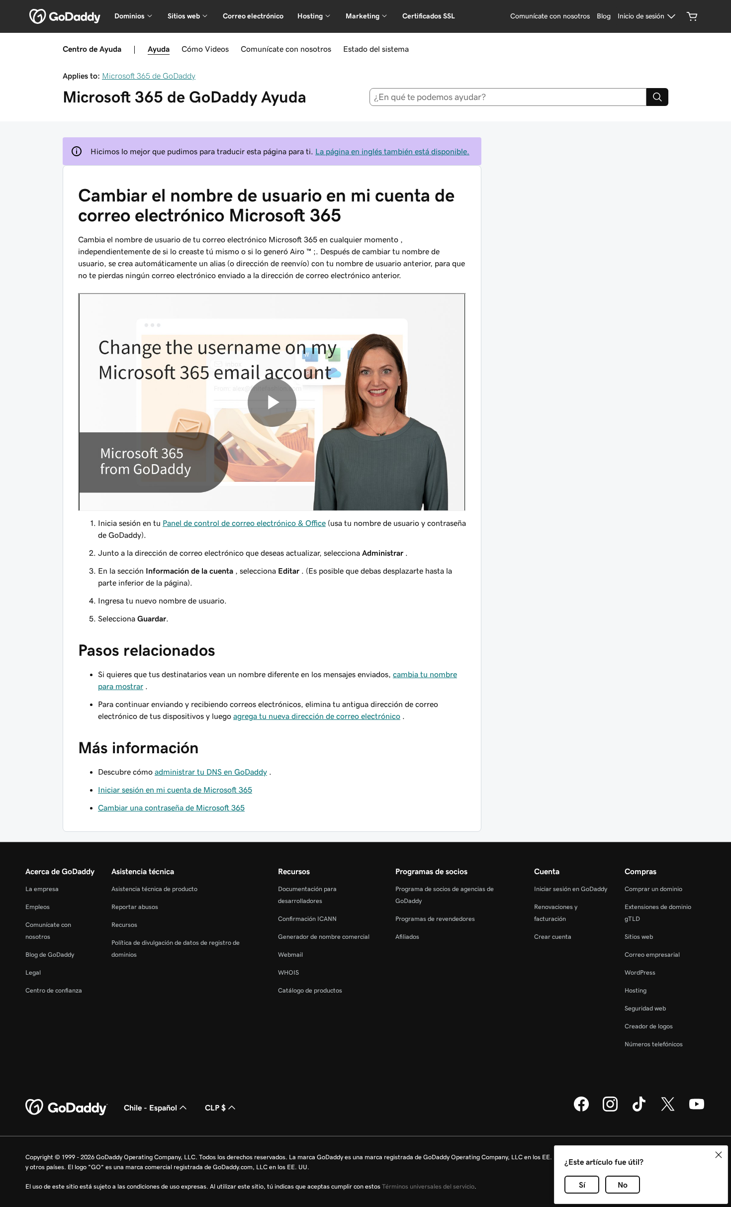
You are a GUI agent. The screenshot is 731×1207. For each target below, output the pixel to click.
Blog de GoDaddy (49, 954)
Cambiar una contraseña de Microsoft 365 (171, 807)
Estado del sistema (376, 49)
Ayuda (159, 49)
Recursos (124, 924)
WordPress (640, 972)
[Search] (657, 97)
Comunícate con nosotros (286, 49)
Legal (33, 972)
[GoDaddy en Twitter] (668, 1110)
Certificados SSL (428, 15)
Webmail (290, 954)
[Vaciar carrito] (692, 16)
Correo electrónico (253, 15)
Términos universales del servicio (428, 1186)
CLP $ (215, 1107)
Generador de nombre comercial (323, 936)
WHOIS (288, 972)
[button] (719, 1155)
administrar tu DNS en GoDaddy (211, 772)
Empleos (37, 907)
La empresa (42, 889)
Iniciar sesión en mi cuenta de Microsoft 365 (175, 790)
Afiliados (407, 936)
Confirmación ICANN (307, 918)
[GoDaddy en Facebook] (581, 1110)
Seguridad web (645, 1008)
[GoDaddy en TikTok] (639, 1110)
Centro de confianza (53, 990)
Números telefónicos (654, 1044)
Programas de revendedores (435, 918)
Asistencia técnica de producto (154, 889)
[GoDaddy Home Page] (66, 1107)
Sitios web (639, 936)
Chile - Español (150, 1107)
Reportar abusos (134, 907)
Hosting (635, 990)
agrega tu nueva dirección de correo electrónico (316, 716)
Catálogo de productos (310, 990)
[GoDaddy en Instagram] (610, 1110)
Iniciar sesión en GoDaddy (570, 889)
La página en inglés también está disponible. (392, 151)
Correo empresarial (652, 954)
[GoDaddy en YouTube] (697, 1110)
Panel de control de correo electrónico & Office (244, 523)
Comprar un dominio (653, 889)
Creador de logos (649, 1026)
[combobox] (508, 97)
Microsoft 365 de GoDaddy (148, 76)
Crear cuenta (552, 936)
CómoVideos (205, 49)
